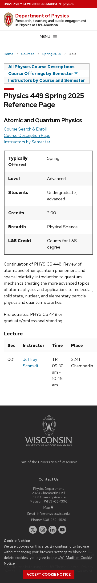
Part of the (48, 462)
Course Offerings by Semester (40, 73)
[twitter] (33, 530)
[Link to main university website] (48, 447)
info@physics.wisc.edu (53, 513)
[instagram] (43, 530)
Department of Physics (42, 16)
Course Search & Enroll (25, 129)
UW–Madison (32, 4)
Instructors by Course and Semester (46, 80)
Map (46, 507)
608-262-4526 (54, 519)
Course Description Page (27, 135)
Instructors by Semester (27, 141)
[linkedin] (52, 530)
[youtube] (62, 530)
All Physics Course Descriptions (41, 66)
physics (68, 4)
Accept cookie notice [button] (49, 574)
